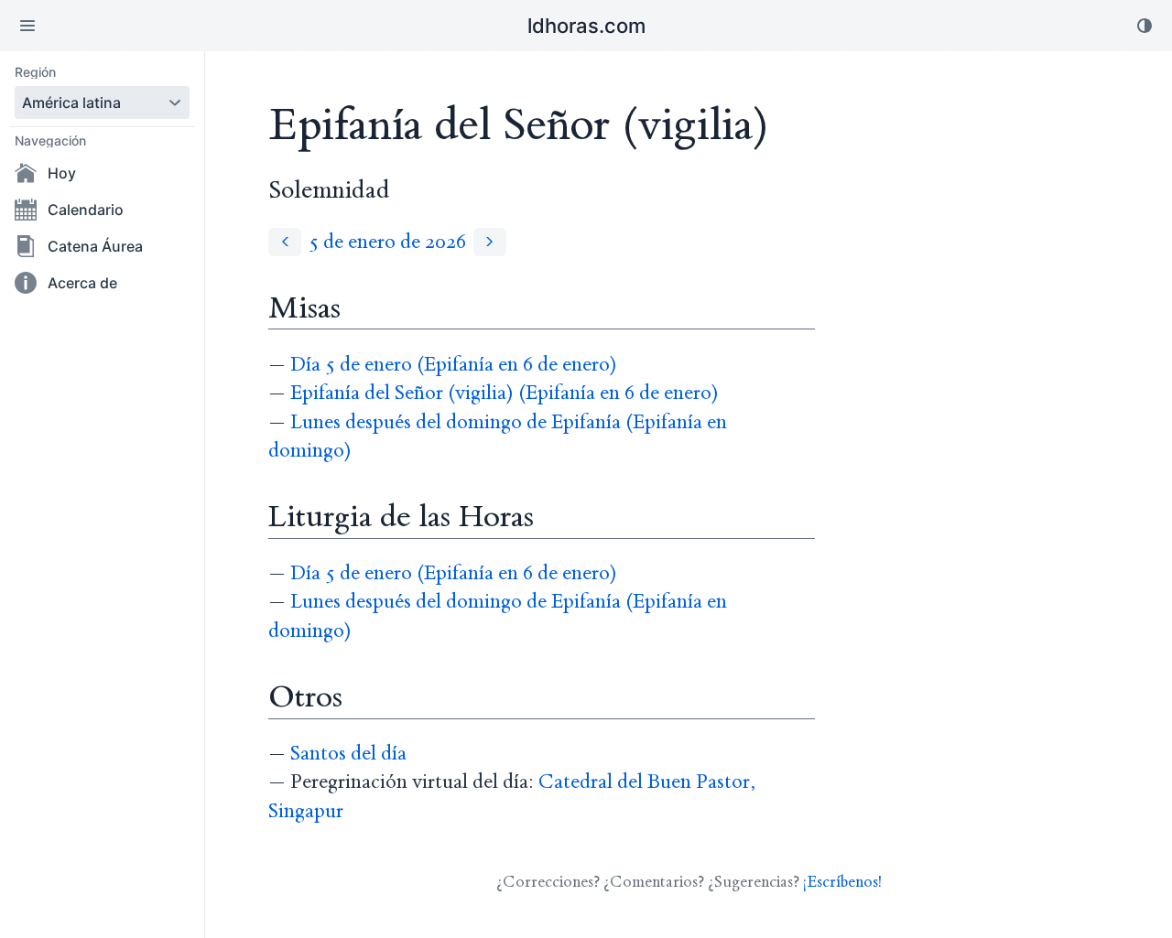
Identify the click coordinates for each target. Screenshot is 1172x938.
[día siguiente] (489, 242)
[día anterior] (284, 242)
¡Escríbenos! (842, 881)
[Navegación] (27, 25)
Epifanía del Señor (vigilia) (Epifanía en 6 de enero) (504, 393)
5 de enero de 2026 (387, 242)
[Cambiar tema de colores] (1144, 25)
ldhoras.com (586, 26)
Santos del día (348, 753)
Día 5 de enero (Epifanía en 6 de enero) (453, 364)
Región (35, 72)
